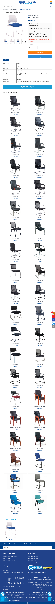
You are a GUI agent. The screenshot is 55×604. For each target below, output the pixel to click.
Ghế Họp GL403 (39, 217)
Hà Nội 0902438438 (34, 56)
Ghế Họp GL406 (15, 259)
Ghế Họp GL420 (15, 364)
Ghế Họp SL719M (15, 511)
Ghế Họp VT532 (15, 406)
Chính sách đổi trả (32, 560)
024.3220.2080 (44, 584)
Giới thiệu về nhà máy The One (10, 556)
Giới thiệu (6, 543)
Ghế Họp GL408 (15, 280)
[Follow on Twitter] (12, 583)
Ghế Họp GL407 (39, 259)
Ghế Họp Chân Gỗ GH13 (15, 448)
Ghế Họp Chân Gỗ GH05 (39, 427)
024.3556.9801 (33, 582)
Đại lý (24, 543)
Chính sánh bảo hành (33, 556)
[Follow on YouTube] (21, 583)
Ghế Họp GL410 (39, 280)
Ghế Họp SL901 (39, 112)
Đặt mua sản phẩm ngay (27, 87)
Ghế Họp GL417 (15, 322)
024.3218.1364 (48, 582)
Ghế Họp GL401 (15, 217)
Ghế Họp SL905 (39, 175)
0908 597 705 (17, 598)
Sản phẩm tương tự (10, 93)
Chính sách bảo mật (32, 562)
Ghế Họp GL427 (39, 385)
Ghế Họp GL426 (15, 385)
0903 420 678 (35, 585)
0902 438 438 (40, 587)
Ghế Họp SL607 (15, 154)
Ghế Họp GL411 (15, 301)
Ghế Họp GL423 (39, 364)
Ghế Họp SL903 (39, 154)
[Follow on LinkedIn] (18, 583)
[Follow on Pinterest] (15, 583)
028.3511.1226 (23, 597)
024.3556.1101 (41, 582)
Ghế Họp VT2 (40, 490)
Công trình (35, 543)
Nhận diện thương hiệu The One (10, 560)
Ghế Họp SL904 (15, 175)
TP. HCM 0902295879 (46, 56)
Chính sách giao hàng (33, 558)
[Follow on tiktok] (23, 583)
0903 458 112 (42, 585)
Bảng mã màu (12, 543)
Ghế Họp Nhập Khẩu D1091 (11, 537)
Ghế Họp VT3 (40, 511)
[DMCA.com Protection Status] (47, 568)
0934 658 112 (49, 585)
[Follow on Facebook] (6, 583)
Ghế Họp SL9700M (40, 196)
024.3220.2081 (36, 584)
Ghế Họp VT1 (15, 490)
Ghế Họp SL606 (39, 133)
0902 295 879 (10, 598)
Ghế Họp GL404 (15, 238)
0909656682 (24, 598)
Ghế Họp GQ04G (40, 448)
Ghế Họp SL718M (15, 112)
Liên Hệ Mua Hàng (7, 558)
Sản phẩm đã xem (9, 519)
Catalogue (19, 543)
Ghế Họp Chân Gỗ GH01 (39, 406)
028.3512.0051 (15, 597)
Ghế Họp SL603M (15, 133)
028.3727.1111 (8, 597)
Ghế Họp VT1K (39, 469)
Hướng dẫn (28, 543)
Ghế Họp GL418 (39, 322)
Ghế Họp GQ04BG (15, 469)
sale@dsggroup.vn (41, 588)
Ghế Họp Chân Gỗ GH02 (15, 427)
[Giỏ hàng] (51, 3)
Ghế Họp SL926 (15, 196)
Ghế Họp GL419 (15, 343)
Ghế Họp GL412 (39, 301)
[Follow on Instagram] (9, 583)
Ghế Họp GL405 (39, 238)
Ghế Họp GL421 (39, 343)
